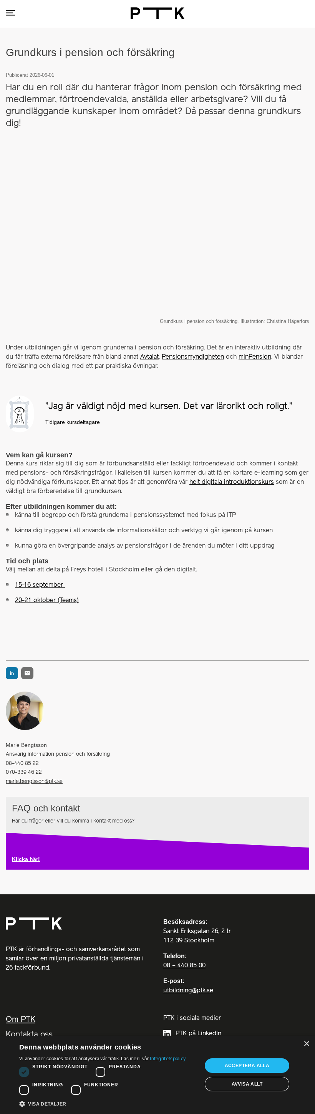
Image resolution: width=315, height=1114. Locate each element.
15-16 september (40, 585)
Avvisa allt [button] (247, 1084)
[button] (108, 1103)
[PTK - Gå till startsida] (157, 13)
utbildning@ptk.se (188, 990)
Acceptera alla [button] (247, 1065)
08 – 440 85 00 (184, 965)
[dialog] (157, 1075)
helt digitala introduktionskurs (231, 482)
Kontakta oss (29, 1034)
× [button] (306, 1044)
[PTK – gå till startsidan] (75, 923)
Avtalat (149, 357)
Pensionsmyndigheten (193, 357)
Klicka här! (26, 859)
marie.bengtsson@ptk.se (34, 781)
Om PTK (20, 1019)
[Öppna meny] (10, 13)
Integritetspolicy (168, 1059)
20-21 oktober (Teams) (47, 600)
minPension (255, 357)
